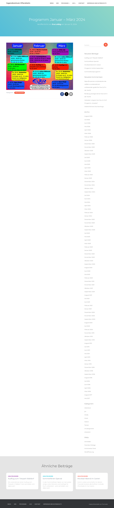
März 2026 (87, 133)
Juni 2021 (87, 302)
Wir (57, 3)
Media (86, 415)
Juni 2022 (87, 271)
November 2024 (89, 185)
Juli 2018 (87, 381)
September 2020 (89, 319)
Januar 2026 (88, 140)
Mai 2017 (87, 398)
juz (85, 411)
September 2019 (89, 340)
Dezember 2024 (89, 181)
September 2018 (89, 374)
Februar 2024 (88, 212)
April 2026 (87, 130)
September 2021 (89, 291)
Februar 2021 (88, 305)
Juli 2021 (87, 298)
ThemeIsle (105, 504)
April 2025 (87, 168)
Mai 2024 (87, 202)
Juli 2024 (87, 195)
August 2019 (88, 343)
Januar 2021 (88, 309)
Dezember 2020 (89, 312)
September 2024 (89, 192)
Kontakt (81, 3)
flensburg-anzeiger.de (91, 94)
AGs (73, 3)
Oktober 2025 (88, 150)
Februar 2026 (88, 137)
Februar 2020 (88, 329)
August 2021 (88, 295)
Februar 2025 (88, 174)
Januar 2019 (88, 364)
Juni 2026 (87, 123)
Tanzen (86, 425)
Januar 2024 (88, 216)
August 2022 (88, 267)
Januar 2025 (88, 178)
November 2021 (89, 285)
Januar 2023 (88, 250)
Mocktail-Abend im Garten (92, 65)
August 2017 (88, 395)
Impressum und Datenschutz (96, 3)
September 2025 (89, 154)
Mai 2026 (87, 126)
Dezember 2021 (89, 281)
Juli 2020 (87, 326)
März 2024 (87, 209)
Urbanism (87, 432)
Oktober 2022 (88, 260)
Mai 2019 (87, 353)
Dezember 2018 (89, 367)
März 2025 (87, 171)
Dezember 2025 (89, 144)
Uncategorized (19, 92)
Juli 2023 (87, 233)
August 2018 (88, 377)
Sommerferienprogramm (92, 71)
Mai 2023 (87, 236)
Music (86, 418)
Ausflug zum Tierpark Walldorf (93, 58)
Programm (65, 3)
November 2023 (89, 223)
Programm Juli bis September (93, 68)
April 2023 (87, 240)
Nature (86, 422)
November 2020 (89, 315)
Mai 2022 (87, 274)
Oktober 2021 (88, 288)
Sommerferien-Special (91, 61)
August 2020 (88, 322)
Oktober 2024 (88, 188)
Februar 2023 (88, 247)
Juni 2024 (87, 199)
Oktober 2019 (88, 336)
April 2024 (87, 205)
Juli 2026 (87, 119)
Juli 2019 (87, 347)
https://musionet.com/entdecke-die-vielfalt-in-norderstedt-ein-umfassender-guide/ (95, 84)
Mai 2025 (87, 164)
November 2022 (89, 257)
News (52, 3)
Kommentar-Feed (90, 448)
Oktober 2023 (88, 226)
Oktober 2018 (88, 371)
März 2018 (87, 391)
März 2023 (87, 243)
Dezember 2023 (89, 219)
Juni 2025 (87, 161)
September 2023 (89, 230)
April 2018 (87, 388)
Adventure (87, 408)
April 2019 (87, 357)
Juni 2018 (87, 384)
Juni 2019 (87, 350)
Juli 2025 (87, 157)
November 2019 (89, 333)
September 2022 (89, 264)
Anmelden (87, 441)
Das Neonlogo (99, 106)
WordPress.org (89, 452)
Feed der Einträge (90, 445)
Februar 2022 (88, 278)
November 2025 (89, 147)
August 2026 (88, 116)
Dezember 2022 (89, 254)
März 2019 (87, 360)
